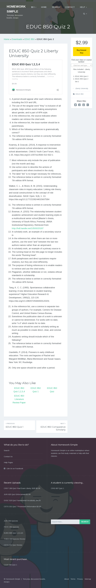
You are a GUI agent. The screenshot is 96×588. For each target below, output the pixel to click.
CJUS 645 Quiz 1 (10, 565)
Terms (72, 579)
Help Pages (8, 462)
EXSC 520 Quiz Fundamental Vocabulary (20, 500)
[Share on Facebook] (79, 105)
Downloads (17, 39)
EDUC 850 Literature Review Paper (19, 399)
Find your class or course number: (81, 61)
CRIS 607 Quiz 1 (57, 488)
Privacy (80, 579)
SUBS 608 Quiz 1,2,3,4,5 (13, 533)
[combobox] (81, 65)
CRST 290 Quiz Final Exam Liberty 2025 (19, 488)
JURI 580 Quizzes (11, 521)
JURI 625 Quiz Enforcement (15, 494)
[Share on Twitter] (75, 105)
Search (56, 7)
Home (44, 7)
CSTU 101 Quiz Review (13, 545)
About (66, 579)
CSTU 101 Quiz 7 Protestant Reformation (20, 506)
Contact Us (8, 456)
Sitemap (88, 579)
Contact (70, 7)
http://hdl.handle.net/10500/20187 (28, 228)
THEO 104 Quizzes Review (14, 539)
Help (82, 7)
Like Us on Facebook (15, 468)
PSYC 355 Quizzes (11, 527)
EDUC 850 (29, 39)
